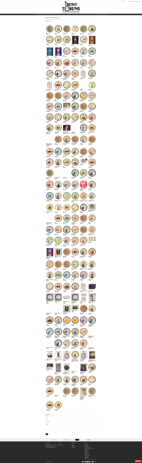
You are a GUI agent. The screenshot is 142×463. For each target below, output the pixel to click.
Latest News (98, 14)
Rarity (77, 14)
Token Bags (85, 450)
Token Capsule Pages (86, 453)
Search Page (73, 447)
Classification (69, 14)
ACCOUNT (134, 1)
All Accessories (86, 444)
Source (83, 14)
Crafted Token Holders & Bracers (88, 447)
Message (47, 424)
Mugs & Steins (86, 449)
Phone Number (47, 421)
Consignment (55, 14)
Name (46, 415)
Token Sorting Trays (86, 457)
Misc (89, 14)
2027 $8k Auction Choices (48, 445)
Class (64, 14)
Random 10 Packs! (49, 14)
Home (35, 14)
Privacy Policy (73, 445)
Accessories (60, 14)
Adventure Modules (86, 445)
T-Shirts (85, 458)
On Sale (44, 14)
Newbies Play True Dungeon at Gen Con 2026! (51, 444)
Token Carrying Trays (86, 455)
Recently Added (39, 14)
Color (73, 14)
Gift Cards (93, 14)
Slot (80, 14)
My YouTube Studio (104, 14)
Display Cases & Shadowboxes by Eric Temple (89, 448)
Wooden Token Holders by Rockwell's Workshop (89, 459)
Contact (109, 14)
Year (86, 14)
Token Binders (86, 451)
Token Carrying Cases (86, 454)
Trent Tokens (50, 461)
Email (46, 418)
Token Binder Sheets (86, 452)
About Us (73, 444)
